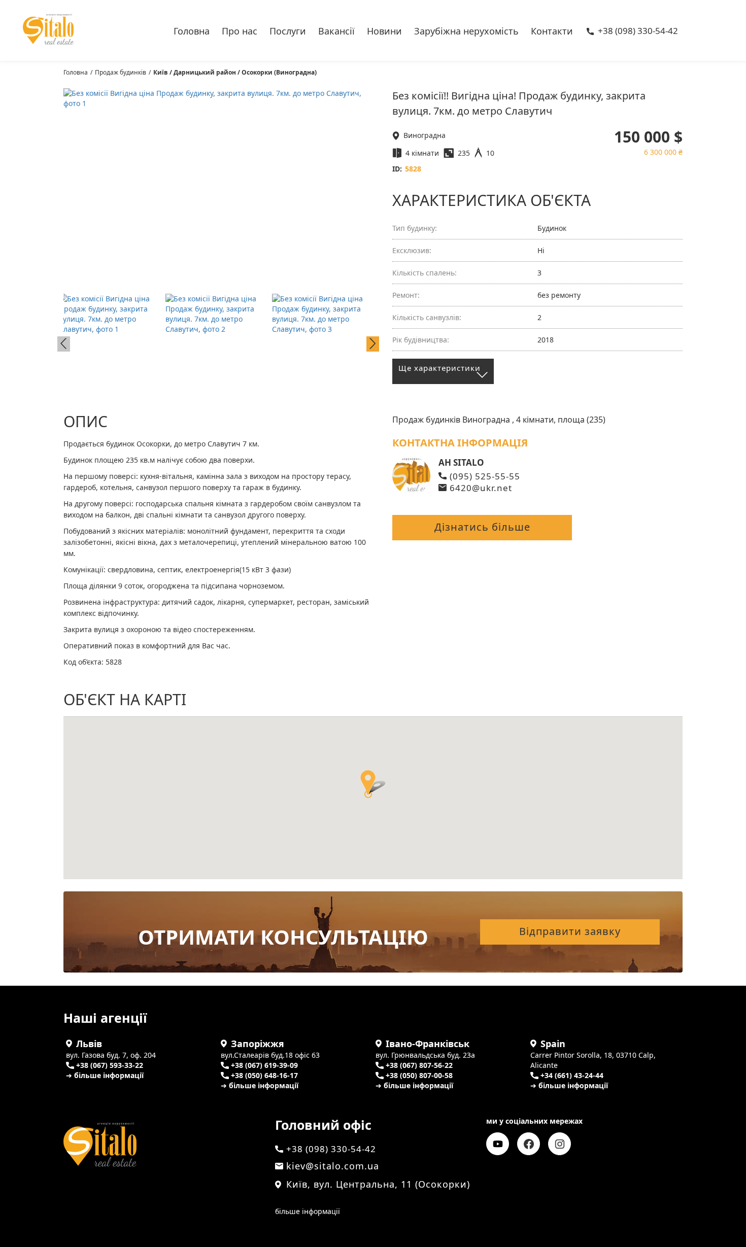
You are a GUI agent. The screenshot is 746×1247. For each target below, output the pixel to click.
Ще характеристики (439, 368)
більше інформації (307, 1211)
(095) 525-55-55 (485, 476)
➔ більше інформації (105, 1075)
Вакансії (336, 30)
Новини (384, 30)
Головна (192, 30)
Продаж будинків (120, 72)
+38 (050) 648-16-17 (264, 1075)
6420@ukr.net (481, 487)
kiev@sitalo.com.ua (332, 1166)
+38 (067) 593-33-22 (109, 1065)
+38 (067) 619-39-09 (264, 1065)
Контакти (552, 30)
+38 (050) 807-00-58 (419, 1075)
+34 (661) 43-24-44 (571, 1075)
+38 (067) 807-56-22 (419, 1065)
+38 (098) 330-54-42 (638, 31)
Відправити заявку (570, 931)
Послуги (287, 30)
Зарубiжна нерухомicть (466, 30)
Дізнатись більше (482, 527)
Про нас (239, 30)
